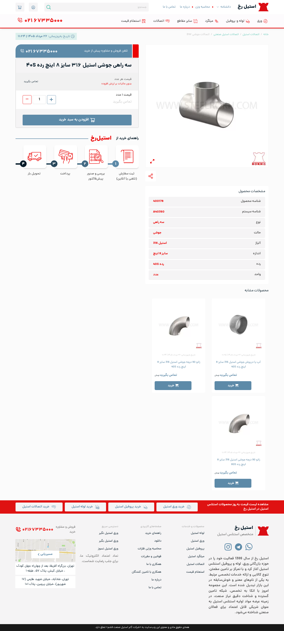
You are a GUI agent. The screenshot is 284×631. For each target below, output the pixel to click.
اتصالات (158, 21)
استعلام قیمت (130, 21)
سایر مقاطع (184, 21)
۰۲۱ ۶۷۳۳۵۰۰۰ (41, 52)
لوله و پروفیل (235, 21)
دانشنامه (226, 7)
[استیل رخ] (263, 7)
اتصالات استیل (251, 34)
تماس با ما (169, 7)
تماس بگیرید (228, 375)
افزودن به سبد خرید (74, 119)
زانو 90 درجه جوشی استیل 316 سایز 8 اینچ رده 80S (238, 462)
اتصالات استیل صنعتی (226, 34)
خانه (265, 34)
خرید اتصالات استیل (35, 507)
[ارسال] (49, 7)
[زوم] (152, 162)
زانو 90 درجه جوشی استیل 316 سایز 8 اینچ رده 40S (178, 364)
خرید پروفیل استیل (128, 507)
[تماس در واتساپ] (249, 546)
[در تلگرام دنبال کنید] (238, 546)
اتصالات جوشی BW (198, 34)
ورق (259, 21)
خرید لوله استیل (82, 507)
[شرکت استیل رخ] (262, 531)
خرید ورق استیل (173, 507)
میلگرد (209, 21)
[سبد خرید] (20, 7)
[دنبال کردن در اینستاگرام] (228, 546)
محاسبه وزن (202, 7)
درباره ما (185, 7)
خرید (231, 385)
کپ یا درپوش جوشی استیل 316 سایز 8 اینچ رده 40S (238, 364)
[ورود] (33, 7)
